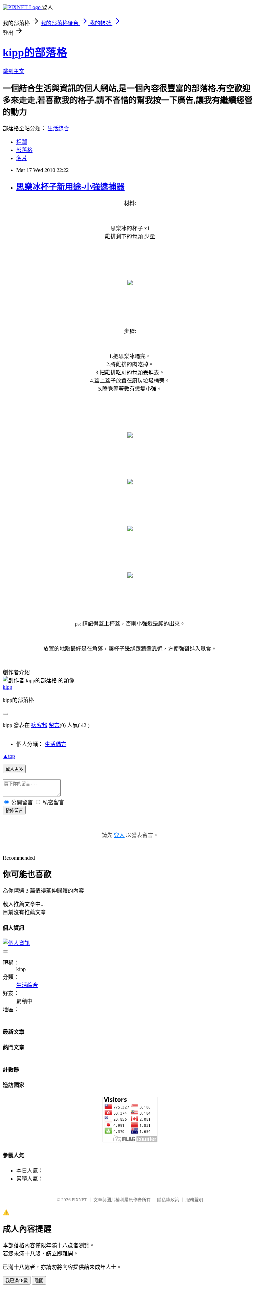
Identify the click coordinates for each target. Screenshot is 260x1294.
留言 (54, 725)
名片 (21, 158)
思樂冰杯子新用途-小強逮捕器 (70, 186)
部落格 (24, 150)
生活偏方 (55, 744)
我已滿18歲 (16, 1280)
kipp (7, 687)
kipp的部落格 (35, 52)
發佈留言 (14, 810)
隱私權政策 (168, 1199)
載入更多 (14, 769)
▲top (9, 756)
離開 (39, 1280)
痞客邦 (39, 725)
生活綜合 (58, 128)
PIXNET (79, 1199)
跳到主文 (13, 71)
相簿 (21, 142)
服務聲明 (194, 1199)
